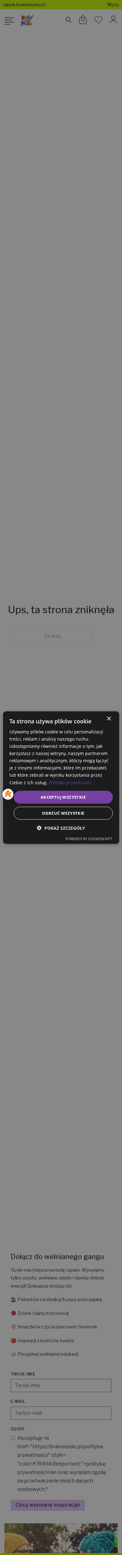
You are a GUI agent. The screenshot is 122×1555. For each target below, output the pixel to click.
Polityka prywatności (70, 782)
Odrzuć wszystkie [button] (63, 813)
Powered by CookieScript (88, 838)
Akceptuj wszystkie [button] (63, 797)
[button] (61, 828)
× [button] (108, 718)
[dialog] (61, 777)
